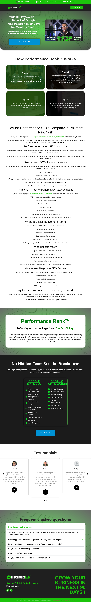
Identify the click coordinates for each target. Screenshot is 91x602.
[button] (64, 30)
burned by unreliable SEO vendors (41, 193)
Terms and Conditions (69, 600)
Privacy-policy (57, 600)
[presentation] (3, 474)
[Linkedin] (11, 590)
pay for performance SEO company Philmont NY (49, 137)
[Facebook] (7, 590)
